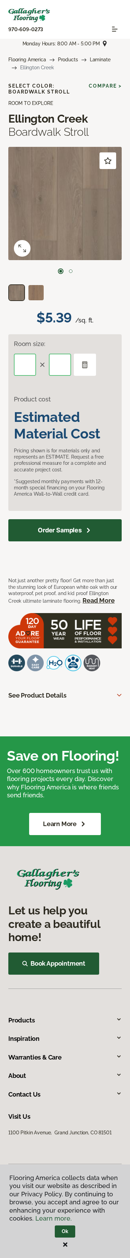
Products (68, 59)
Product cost (32, 399)
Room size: (29, 343)
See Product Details (37, 695)
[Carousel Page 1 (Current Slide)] (60, 271)
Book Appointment (58, 963)
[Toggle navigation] (115, 29)
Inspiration (24, 1038)
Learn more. (53, 1218)
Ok (65, 1231)
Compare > (105, 86)
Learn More (60, 823)
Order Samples (60, 530)
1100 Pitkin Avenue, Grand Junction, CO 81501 (60, 1132)
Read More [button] (98, 600)
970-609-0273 (25, 29)
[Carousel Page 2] (70, 271)
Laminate (100, 59)
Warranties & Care (35, 1057)
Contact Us (24, 1094)
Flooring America (27, 59)
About (17, 1075)
